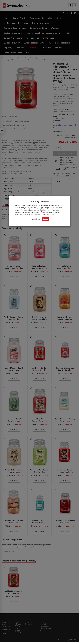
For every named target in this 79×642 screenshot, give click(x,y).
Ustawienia (36, 219)
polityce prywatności (22, 211)
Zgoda (45, 219)
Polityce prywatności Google (44, 214)
